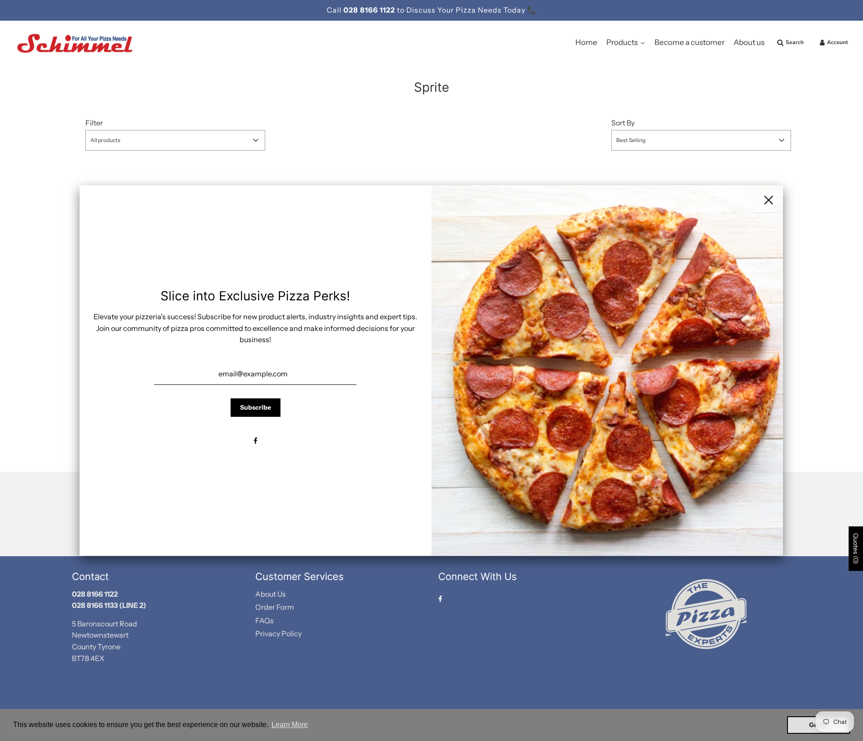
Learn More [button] (289, 724)
